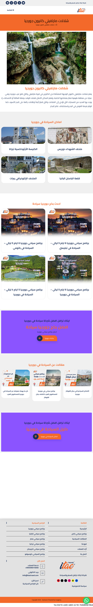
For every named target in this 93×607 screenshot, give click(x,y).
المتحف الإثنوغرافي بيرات (23, 178)
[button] (86, 600)
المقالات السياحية (79, 539)
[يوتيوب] (58, 580)
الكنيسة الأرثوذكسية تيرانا (23, 149)
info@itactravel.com (30, 575)
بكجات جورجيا (49, 338)
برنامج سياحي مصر (37, 539)
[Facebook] (7, 3)
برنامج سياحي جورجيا (36, 528)
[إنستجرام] (69, 580)
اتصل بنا (83, 554)
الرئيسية (83, 528)
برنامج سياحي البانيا (37, 533)
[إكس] (62, 580)
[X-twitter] (19, 3)
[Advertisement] (46, 469)
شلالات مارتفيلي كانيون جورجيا (45, 24)
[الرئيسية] (56, 24)
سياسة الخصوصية (79, 586)
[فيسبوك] (76, 580)
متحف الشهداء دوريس (69, 149)
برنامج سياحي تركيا (37, 544)
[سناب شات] (73, 580)
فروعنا (84, 544)
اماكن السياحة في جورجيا (49, 436)
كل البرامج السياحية (31, 583)
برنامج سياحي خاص (79, 533)
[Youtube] (23, 3)
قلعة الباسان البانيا (70, 178)
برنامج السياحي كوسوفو (35, 554)
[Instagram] (11, 3)
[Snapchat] (15, 3)
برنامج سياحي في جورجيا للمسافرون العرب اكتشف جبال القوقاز (46, 394)
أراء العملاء (82, 549)
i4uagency (58, 600)
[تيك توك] (65, 580)
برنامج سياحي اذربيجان (36, 549)
